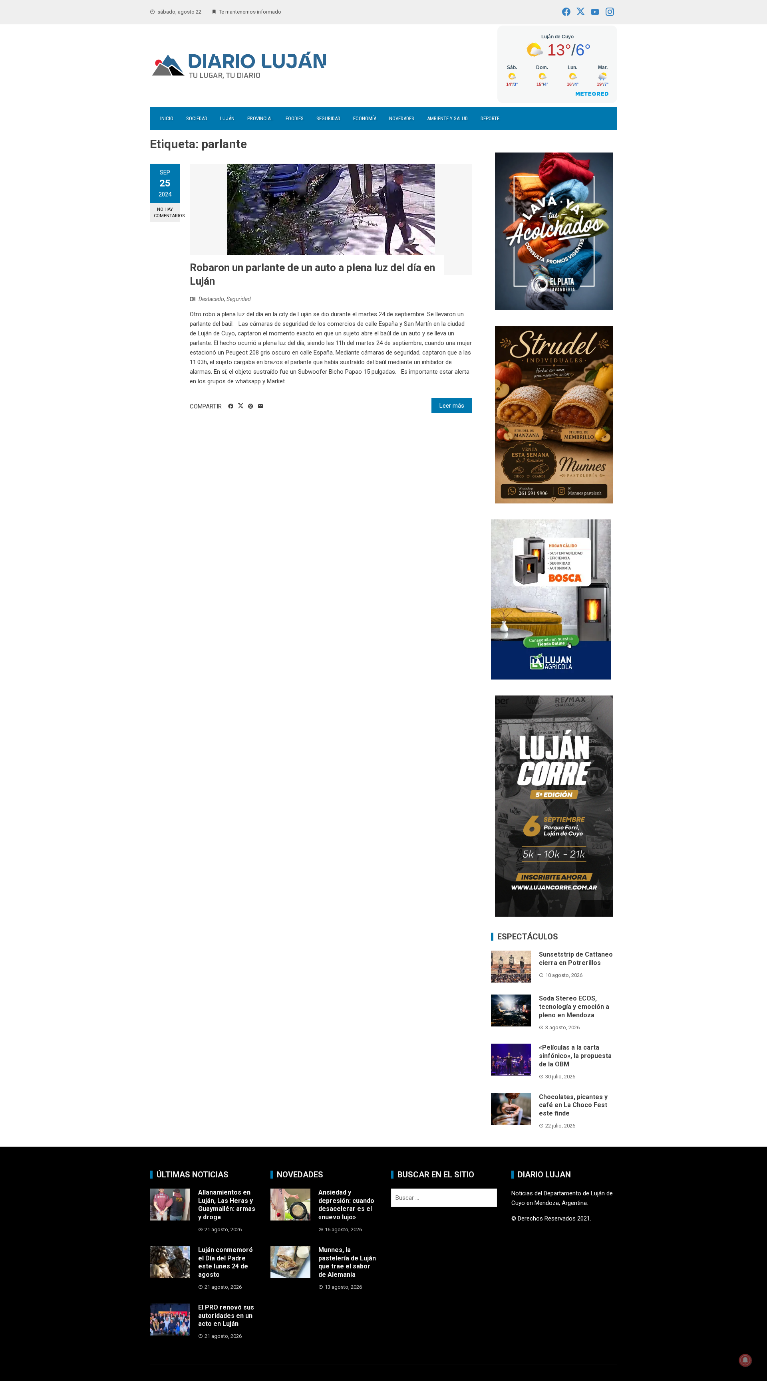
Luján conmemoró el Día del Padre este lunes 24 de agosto (225, 1262)
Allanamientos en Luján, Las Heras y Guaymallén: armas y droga (226, 1205)
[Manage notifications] (745, 1360)
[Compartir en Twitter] (241, 406)
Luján (227, 118)
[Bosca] (551, 598)
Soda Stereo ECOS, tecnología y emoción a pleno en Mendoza (574, 1007)
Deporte (490, 118)
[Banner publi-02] (554, 805)
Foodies (295, 118)
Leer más (451, 405)
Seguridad (328, 118)
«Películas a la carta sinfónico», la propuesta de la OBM (575, 1056)
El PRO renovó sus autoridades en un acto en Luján (226, 1316)
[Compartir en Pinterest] (251, 406)
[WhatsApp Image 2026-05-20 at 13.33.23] (554, 414)
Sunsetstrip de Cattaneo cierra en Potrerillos (576, 959)
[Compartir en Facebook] (231, 406)
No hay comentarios (167, 212)
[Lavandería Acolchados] (554, 230)
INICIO (166, 118)
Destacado (211, 299)
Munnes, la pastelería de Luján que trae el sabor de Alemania (347, 1262)
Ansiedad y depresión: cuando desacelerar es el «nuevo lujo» (346, 1205)
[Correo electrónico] (261, 406)
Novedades (401, 118)
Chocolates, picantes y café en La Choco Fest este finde (573, 1105)
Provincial (260, 118)
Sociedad (196, 118)
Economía (364, 118)
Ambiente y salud (447, 118)
